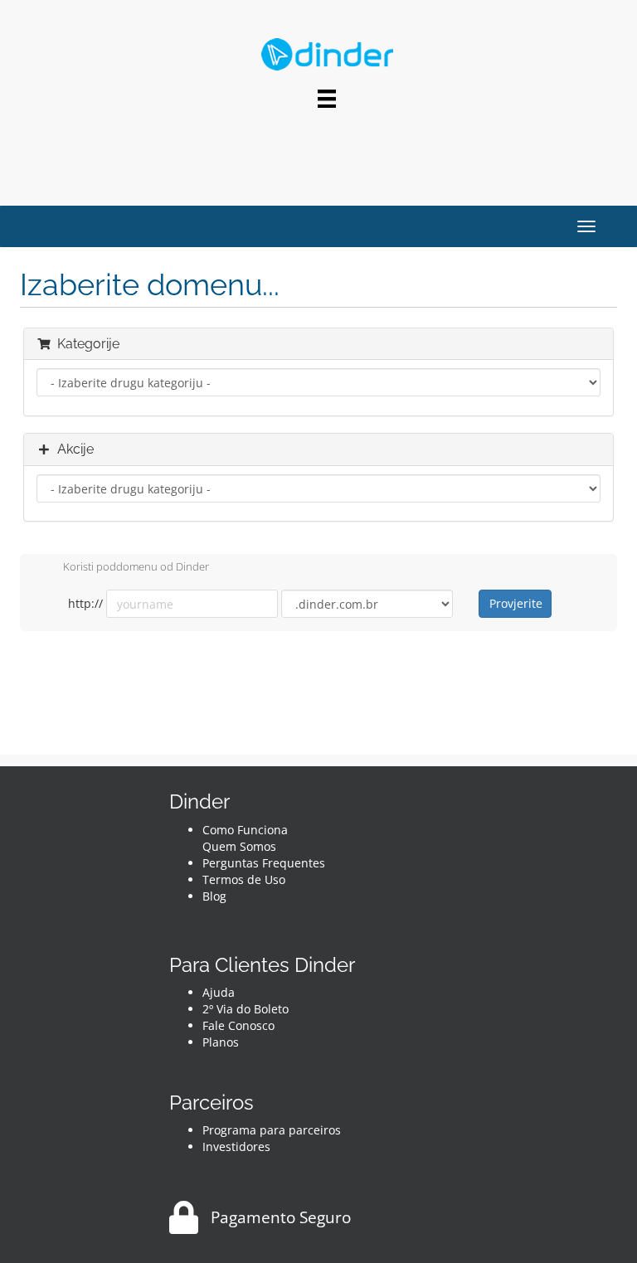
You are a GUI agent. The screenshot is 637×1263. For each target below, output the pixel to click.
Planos (220, 1042)
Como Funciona (245, 830)
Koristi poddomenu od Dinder (136, 567)
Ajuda (218, 992)
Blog (214, 896)
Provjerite (515, 603)
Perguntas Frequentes (263, 863)
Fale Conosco (238, 1025)
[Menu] (326, 98)
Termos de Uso (243, 879)
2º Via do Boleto (245, 1009)
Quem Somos (239, 846)
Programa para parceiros (271, 1130)
